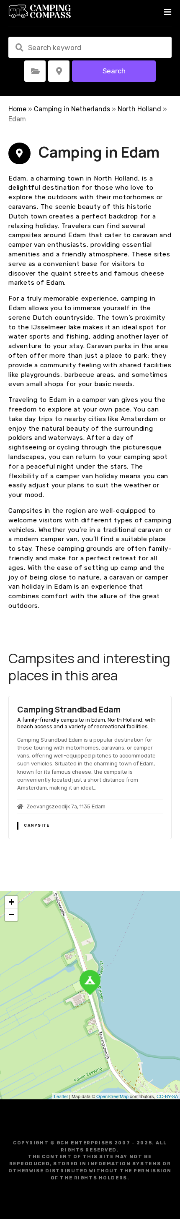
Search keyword (19, 48)
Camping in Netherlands (72, 109)
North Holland (139, 109)
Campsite (36, 825)
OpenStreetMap (112, 1096)
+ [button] (11, 902)
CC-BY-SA (167, 1096)
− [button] (11, 914)
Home (17, 109)
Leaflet (61, 1096)
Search (114, 71)
